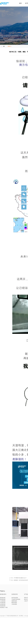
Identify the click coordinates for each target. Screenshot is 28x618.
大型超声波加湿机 (16, 599)
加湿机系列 (15, 594)
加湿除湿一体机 (4, 607)
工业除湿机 (2, 601)
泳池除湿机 (2, 604)
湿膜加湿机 (14, 601)
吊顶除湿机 (2, 602)
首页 (20, 3)
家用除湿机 (2, 597)
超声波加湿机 (15, 597)
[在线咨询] (23, 191)
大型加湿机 (14, 604)
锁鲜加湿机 (14, 602)
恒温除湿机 (2, 605)
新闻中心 (9, 46)
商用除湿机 (2, 599)
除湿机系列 (3, 594)
